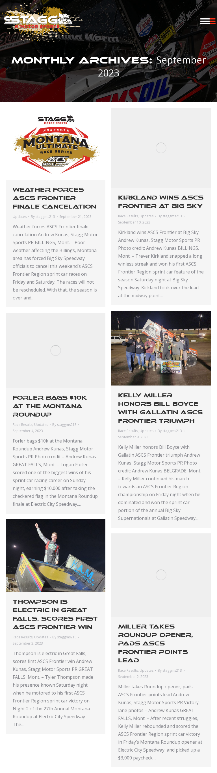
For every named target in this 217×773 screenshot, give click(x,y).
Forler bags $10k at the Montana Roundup (50, 406)
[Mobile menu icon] (205, 21)
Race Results (128, 216)
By (43, 216)
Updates (20, 216)
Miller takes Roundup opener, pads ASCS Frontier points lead (155, 643)
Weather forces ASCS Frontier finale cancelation (54, 198)
